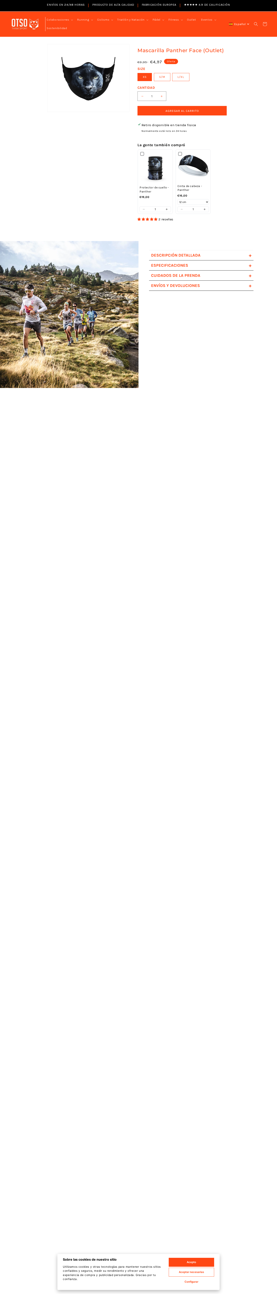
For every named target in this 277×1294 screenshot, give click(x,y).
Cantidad (146, 88)
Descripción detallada (201, 255)
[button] (59, 20)
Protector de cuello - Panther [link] (154, 189)
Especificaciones (201, 265)
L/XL (180, 77)
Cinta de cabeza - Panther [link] (189, 188)
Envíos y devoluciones (201, 286)
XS (145, 77)
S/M (162, 77)
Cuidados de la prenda (201, 275)
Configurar (191, 1281)
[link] (155, 167)
